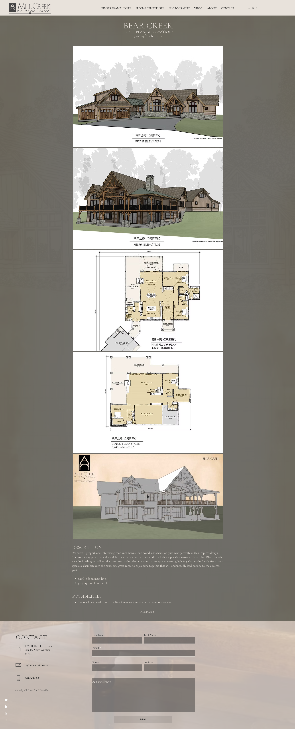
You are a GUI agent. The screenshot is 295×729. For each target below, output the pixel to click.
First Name (98, 635)
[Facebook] (6, 720)
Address (148, 662)
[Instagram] (6, 713)
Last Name (150, 635)
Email (95, 647)
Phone (95, 662)
